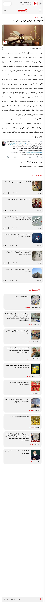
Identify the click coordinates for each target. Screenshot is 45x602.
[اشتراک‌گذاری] (36, 599)
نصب (7, 3)
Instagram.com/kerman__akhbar (30, 166)
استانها (37, 17)
